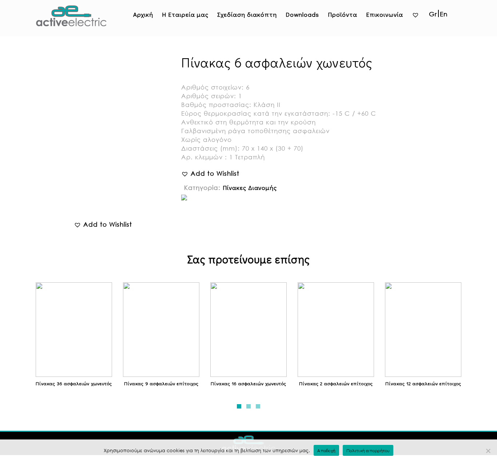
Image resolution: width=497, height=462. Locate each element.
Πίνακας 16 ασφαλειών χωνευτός (248, 383)
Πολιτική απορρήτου (368, 450)
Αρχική (143, 14)
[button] (103, 224)
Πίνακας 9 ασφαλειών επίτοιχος (161, 383)
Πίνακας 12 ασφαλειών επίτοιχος (423, 383)
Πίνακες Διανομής (250, 187)
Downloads (302, 14)
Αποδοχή (326, 450)
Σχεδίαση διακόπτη (247, 14)
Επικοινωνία (384, 14)
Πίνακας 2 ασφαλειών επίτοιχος (336, 383)
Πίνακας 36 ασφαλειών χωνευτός (74, 383)
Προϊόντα (342, 14)
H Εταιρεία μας (185, 14)
